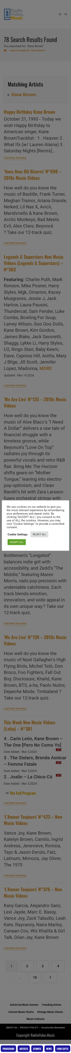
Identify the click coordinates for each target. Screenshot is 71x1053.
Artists (24, 1049)
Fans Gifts (62, 1049)
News (49, 1049)
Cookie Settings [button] (18, 534)
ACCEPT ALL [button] (16, 542)
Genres (37, 1049)
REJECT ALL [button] (39, 534)
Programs (8, 1049)
